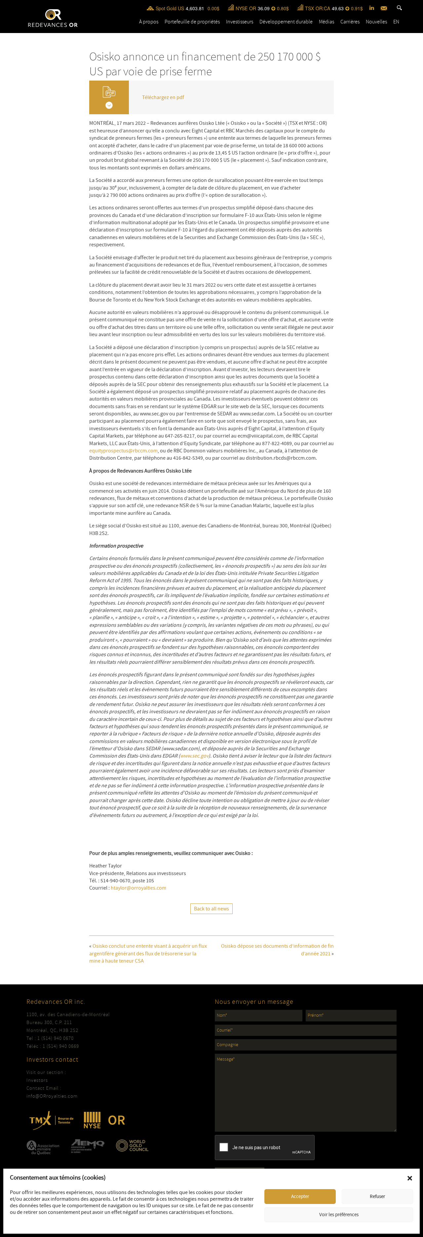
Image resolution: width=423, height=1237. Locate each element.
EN (396, 21)
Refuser (377, 1196)
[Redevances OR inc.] (53, 18)
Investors (37, 1080)
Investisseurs (239, 21)
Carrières (350, 21)
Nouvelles (376, 21)
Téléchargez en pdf (163, 97)
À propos (148, 21)
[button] (409, 1178)
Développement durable (286, 21)
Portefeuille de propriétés (192, 21)
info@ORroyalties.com (52, 1096)
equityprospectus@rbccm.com (123, 450)
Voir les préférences (339, 1215)
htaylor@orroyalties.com (138, 888)
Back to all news (211, 908)
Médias (326, 21)
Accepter (300, 1196)
